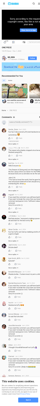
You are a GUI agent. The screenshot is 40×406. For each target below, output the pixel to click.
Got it (28, 400)
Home (4, 110)
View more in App (28, 30)
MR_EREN (11, 57)
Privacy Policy (25, 394)
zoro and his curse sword (16, 100)
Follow (32, 58)
